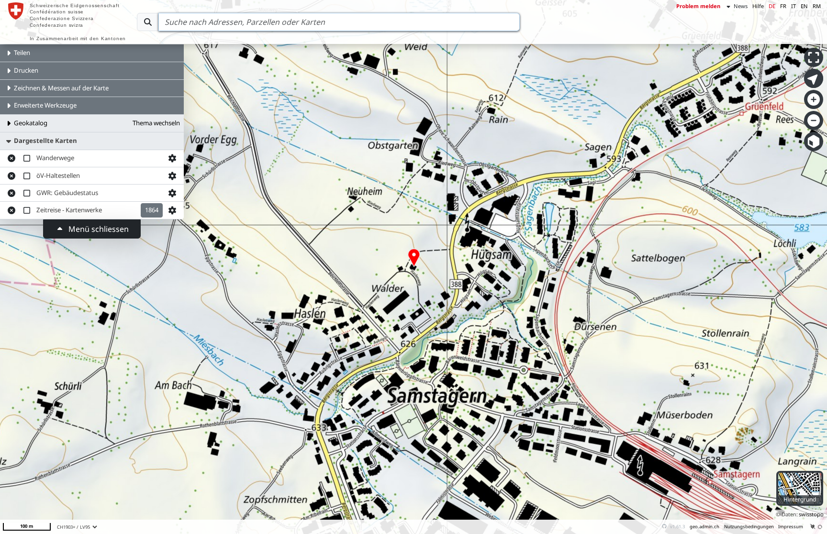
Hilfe (758, 6)
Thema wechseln (156, 123)
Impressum (790, 526)
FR (783, 6)
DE (772, 6)
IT (793, 6)
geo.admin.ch (704, 526)
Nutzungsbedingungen (749, 526)
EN (804, 6)
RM (817, 6)
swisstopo (811, 514)
